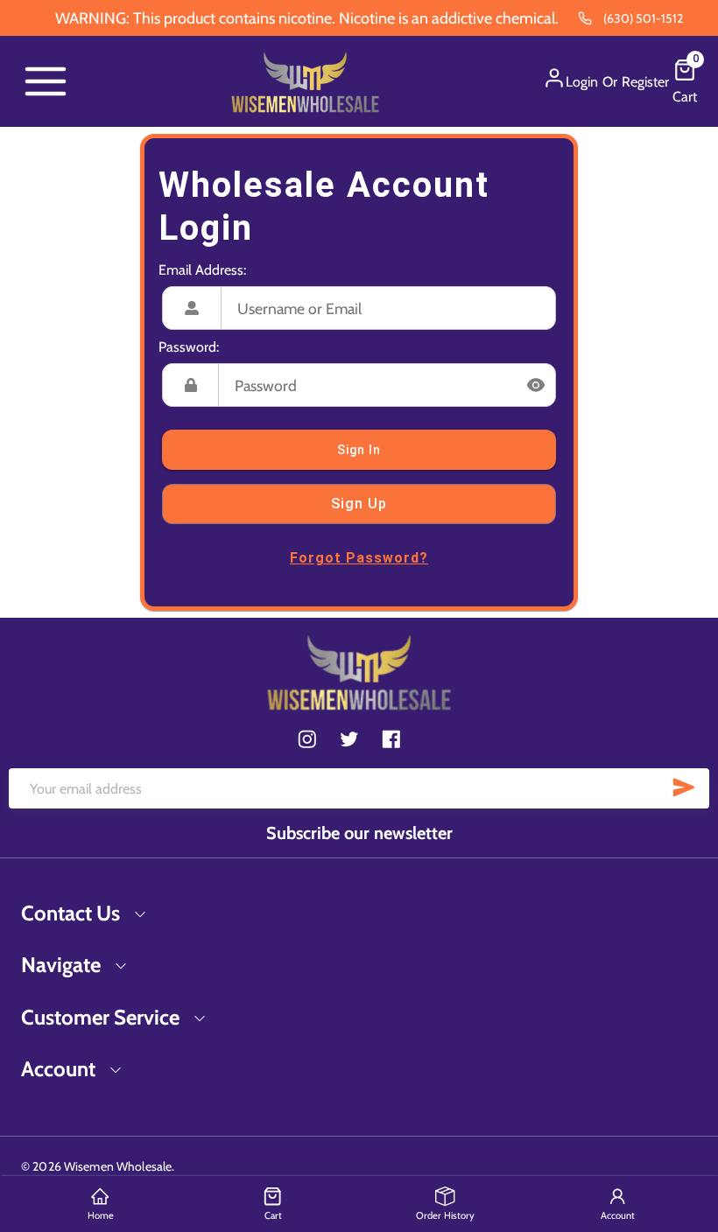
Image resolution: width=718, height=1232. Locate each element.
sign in (359, 450)
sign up (359, 503)
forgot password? (359, 558)
